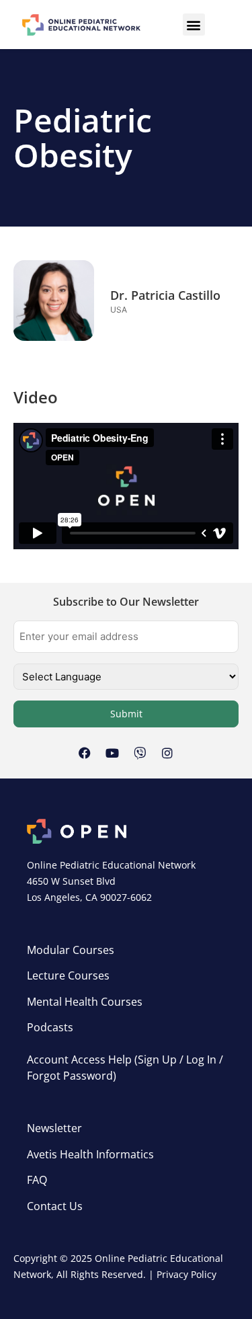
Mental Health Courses (84, 1001)
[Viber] (140, 753)
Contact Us (55, 1206)
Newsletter (54, 1128)
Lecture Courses (68, 975)
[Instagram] (167, 753)
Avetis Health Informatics (90, 1154)
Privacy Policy (186, 1274)
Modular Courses (70, 950)
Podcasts (50, 1027)
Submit (126, 713)
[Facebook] (85, 753)
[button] (194, 24)
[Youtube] (112, 753)
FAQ (37, 1179)
